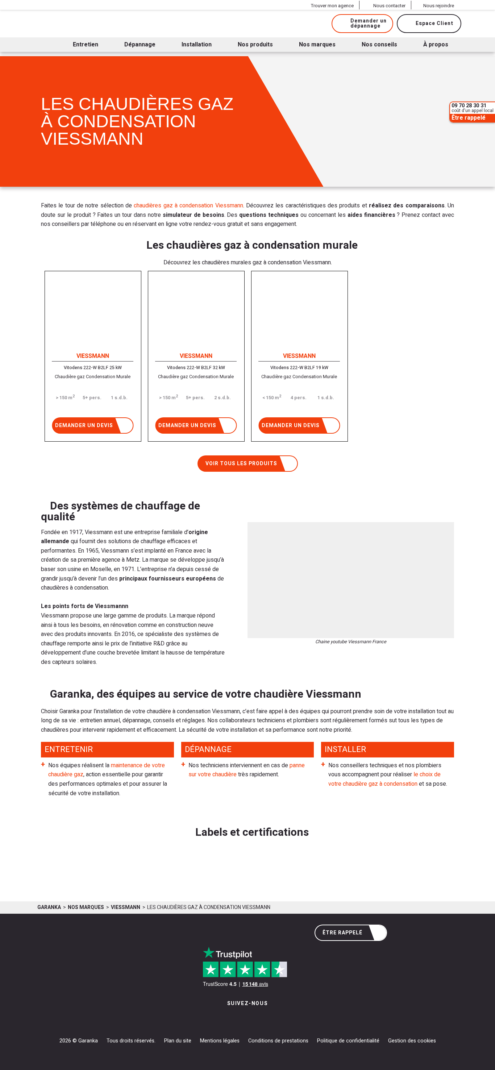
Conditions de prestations (278, 1041)
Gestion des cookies (412, 1041)
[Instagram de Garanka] (225, 1018)
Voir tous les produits (241, 463)
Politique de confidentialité (348, 1041)
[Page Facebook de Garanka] (244, 1018)
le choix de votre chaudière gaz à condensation (384, 779)
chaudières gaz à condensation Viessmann (188, 205)
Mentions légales (220, 1041)
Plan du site (177, 1041)
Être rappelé (342, 933)
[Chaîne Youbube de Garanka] (267, 1018)
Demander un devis (84, 425)
